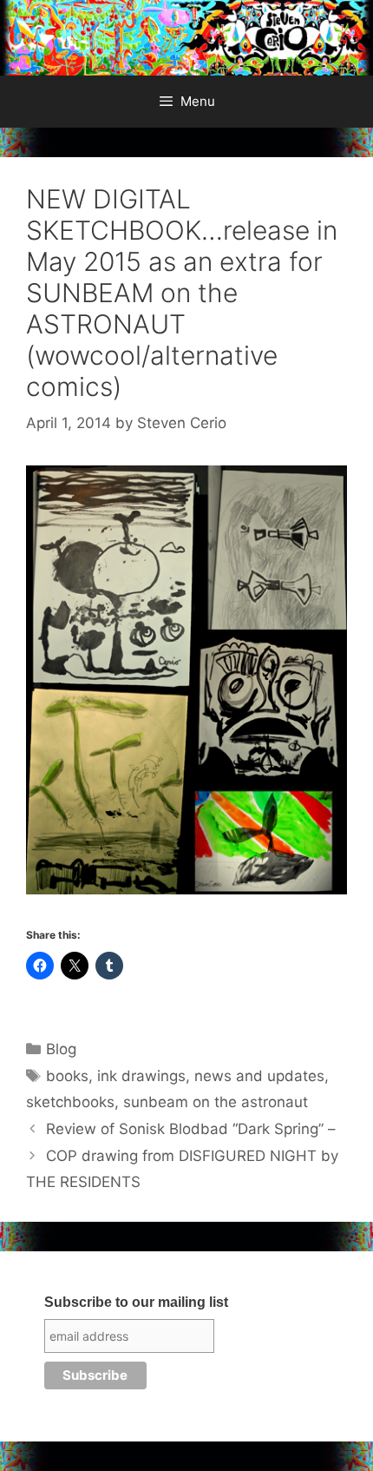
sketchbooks (70, 1102)
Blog (61, 1049)
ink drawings (141, 1076)
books (67, 1076)
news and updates (259, 1076)
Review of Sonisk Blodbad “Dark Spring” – (191, 1129)
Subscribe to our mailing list (136, 1302)
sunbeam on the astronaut (215, 1102)
